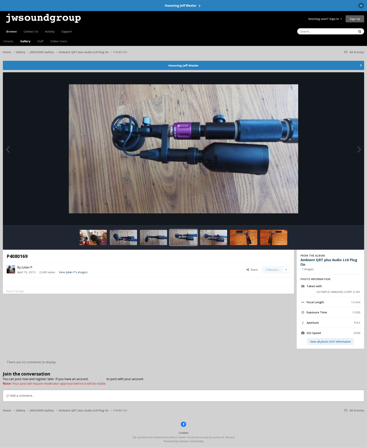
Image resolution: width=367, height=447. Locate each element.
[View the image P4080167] (273, 237)
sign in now (97, 379)
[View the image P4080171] (123, 237)
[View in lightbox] (183, 148)
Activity (50, 31)
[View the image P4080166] (243, 237)
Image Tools (347, 218)
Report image (15, 291)
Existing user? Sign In (324, 19)
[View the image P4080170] (153, 237)
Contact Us (31, 31)
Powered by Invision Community (184, 441)
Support (67, 31)
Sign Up (355, 19)
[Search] (359, 31)
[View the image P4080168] (213, 237)
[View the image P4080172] (93, 237)
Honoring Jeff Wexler (180, 5)
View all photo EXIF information (330, 341)
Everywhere (344, 31)
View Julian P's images (73, 272)
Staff (40, 41)
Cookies (183, 433)
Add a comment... (21, 395)
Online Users (58, 41)
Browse (11, 31)
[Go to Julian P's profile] (11, 269)
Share (253, 269)
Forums (8, 41)
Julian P (27, 267)
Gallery (25, 41)
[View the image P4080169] (183, 237)
